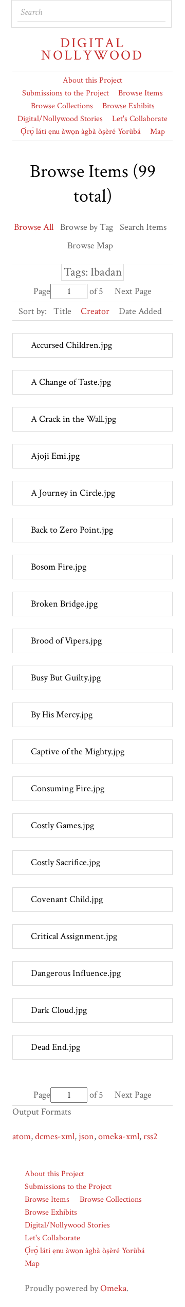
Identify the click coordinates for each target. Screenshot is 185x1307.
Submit (157, 12)
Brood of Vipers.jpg (66, 641)
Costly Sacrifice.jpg (65, 862)
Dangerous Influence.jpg (76, 973)
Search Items (143, 227)
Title (62, 311)
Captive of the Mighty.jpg (77, 751)
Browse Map (90, 245)
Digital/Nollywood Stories (60, 118)
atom (21, 1136)
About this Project (92, 80)
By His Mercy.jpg (61, 714)
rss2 (150, 1136)
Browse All (33, 227)
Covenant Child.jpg (67, 899)
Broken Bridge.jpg (64, 604)
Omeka (113, 1288)
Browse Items (140, 93)
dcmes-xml (55, 1136)
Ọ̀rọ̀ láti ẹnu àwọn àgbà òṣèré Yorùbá (81, 131)
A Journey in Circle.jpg (73, 493)
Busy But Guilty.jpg (66, 678)
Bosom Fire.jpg (58, 567)
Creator (95, 311)
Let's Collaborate (140, 118)
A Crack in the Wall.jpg (73, 419)
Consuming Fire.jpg (67, 788)
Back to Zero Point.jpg (72, 530)
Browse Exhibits (128, 106)
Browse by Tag (86, 227)
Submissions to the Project (65, 93)
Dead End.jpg (55, 1047)
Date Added (140, 311)
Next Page (133, 291)
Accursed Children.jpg (71, 345)
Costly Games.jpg (62, 825)
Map (157, 131)
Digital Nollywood (92, 49)
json (86, 1136)
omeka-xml (118, 1136)
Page (41, 291)
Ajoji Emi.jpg (55, 456)
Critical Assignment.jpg (74, 936)
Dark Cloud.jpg (59, 1010)
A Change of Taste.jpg (71, 382)
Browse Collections (62, 106)
